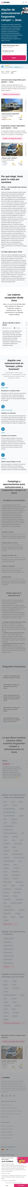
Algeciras (14, 822)
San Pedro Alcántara (16, 903)
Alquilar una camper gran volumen (13, 1041)
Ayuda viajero (5, 1116)
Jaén (5, 819)
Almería (22, 808)
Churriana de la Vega (9, 812)
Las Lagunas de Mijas (9, 808)
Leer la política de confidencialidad (8, 1180)
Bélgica (6, 984)
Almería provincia (8, 949)
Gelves (14, 847)
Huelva (5, 805)
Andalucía (6, 966)
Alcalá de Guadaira (17, 854)
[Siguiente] (21, 105)
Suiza (5, 998)
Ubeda (5, 875)
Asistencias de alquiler (7, 1135)
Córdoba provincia (8, 956)
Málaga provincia (8, 963)
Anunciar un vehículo (7, 1126)
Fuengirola (6, 843)
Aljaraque (6, 864)
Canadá (6, 981)
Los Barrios (14, 819)
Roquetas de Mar (8, 829)
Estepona (17, 913)
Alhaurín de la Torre (19, 857)
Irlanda (6, 1016)
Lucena (16, 850)
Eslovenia (17, 1005)
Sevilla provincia (8, 959)
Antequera (6, 850)
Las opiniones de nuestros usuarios (11, 1114)
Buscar (14, 58)
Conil (21, 840)
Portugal (15, 1016)
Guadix (15, 896)
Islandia (6, 1002)
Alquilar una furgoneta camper (12, 138)
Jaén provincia (7, 942)
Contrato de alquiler (6, 1129)
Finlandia (13, 998)
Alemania (15, 1012)
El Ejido (6, 847)
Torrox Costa (7, 906)
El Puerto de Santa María (10, 833)
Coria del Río (7, 889)
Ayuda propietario (6, 1138)
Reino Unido (16, 988)
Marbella (15, 836)
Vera (23, 833)
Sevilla (13, 917)
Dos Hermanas (18, 843)
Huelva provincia (8, 945)
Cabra (20, 801)
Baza (5, 885)
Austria (5, 1009)
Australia (6, 1012)
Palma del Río (7, 899)
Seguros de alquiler (6, 1132)
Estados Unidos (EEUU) (10, 995)
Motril (5, 801)
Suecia (22, 995)
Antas (15, 864)
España (15, 981)
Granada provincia (9, 938)
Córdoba (14, 805)
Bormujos (6, 878)
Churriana (6, 857)
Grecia (14, 984)
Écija (13, 801)
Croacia (6, 988)
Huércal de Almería (9, 910)
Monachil (6, 896)
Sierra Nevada (15, 875)
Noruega (6, 1019)
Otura (13, 840)
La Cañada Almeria (9, 826)
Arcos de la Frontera (9, 815)
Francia (6, 991)
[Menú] (24, 2)
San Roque (21, 910)
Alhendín (16, 878)
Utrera (5, 840)
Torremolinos (7, 913)
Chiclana (6, 920)
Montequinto (15, 871)
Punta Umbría (7, 882)
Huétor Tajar (17, 892)
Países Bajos (7, 1005)
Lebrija (13, 885)
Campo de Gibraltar (9, 861)
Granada (21, 815)
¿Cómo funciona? (6, 1105)
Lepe (5, 903)
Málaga (22, 917)
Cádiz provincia (8, 924)
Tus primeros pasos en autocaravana (11, 1111)
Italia (13, 1009)
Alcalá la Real (19, 882)
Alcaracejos (18, 889)
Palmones (6, 868)
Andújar (6, 836)
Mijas (5, 917)
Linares (5, 854)
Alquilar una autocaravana (11, 94)
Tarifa (5, 822)
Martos (21, 885)
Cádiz (20, 861)
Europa (15, 1002)
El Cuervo (6, 892)
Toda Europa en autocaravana (12, 1023)
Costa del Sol (19, 899)
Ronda (5, 871)
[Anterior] (3, 105)
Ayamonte (16, 868)
